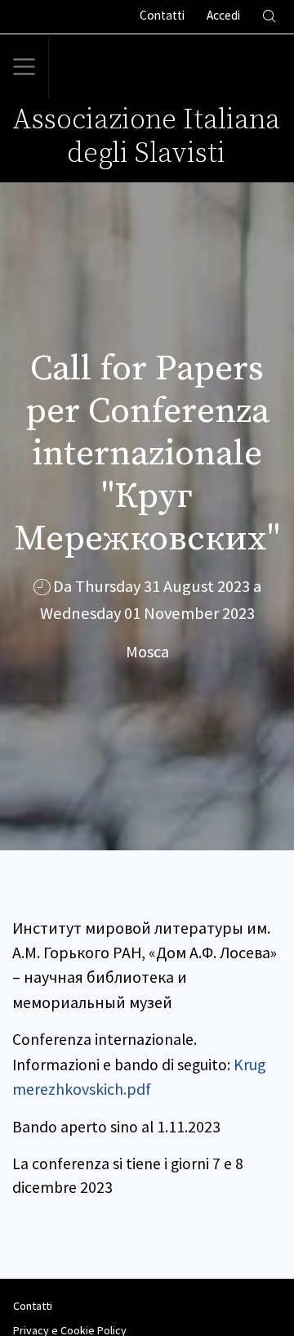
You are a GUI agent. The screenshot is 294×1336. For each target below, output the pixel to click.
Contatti (32, 1305)
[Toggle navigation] (24, 67)
